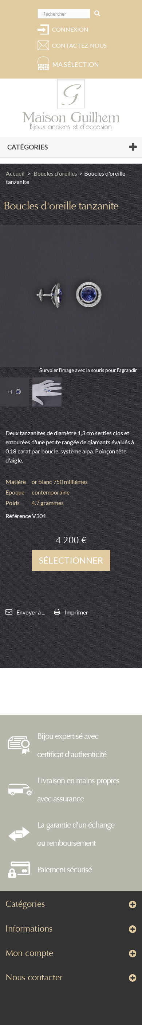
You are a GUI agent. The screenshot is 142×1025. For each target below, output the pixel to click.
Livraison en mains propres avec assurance (78, 790)
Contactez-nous (78, 45)
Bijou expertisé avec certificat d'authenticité (71, 745)
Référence (18, 515)
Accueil (15, 173)
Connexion (70, 29)
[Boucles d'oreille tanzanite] (14, 392)
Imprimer (76, 612)
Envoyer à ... (30, 612)
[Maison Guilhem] (71, 105)
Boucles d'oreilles (55, 173)
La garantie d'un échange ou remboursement (75, 834)
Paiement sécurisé (64, 870)
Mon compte (29, 953)
